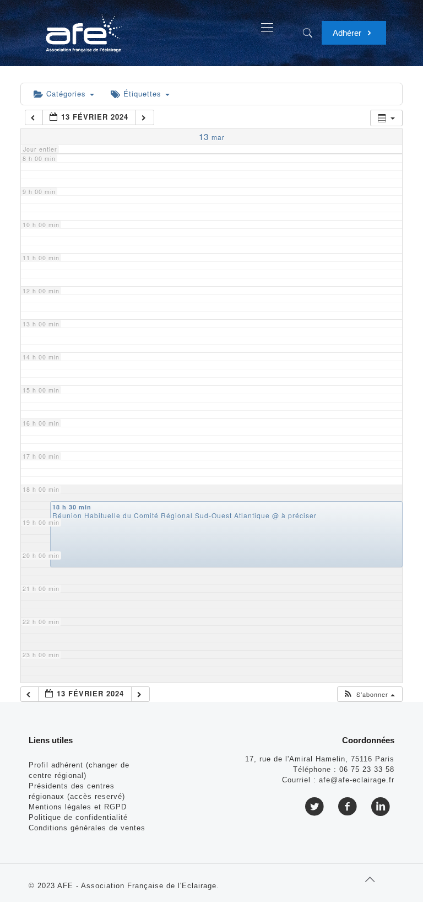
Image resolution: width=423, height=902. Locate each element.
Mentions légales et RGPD (78, 807)
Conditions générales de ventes (87, 828)
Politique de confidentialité (78, 817)
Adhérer (348, 32)
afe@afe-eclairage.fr (356, 780)
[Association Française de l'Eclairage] (83, 27)
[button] (369, 694)
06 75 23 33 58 (366, 769)
